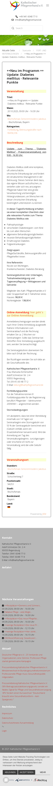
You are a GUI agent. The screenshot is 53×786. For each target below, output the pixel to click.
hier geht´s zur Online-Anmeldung (25, 314)
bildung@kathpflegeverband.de (28, 384)
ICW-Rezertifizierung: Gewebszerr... (20, 638)
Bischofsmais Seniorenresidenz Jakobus (26, 118)
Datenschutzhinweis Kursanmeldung (18, 722)
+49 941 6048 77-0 (28, 16)
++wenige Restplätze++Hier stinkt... (20, 631)
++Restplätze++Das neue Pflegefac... (21, 618)
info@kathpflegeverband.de (28, 19)
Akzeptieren (26, 772)
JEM (44, 513)
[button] (47, 5)
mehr (43, 772)
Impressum (7, 713)
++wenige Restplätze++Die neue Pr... (21, 625)
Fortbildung (12, 129)
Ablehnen (10, 772)
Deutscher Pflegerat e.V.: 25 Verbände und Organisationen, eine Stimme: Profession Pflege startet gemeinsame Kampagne (24, 658)
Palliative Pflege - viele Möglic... (18, 612)
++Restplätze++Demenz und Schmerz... (22, 605)
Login (4, 730)
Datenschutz (7, 718)
